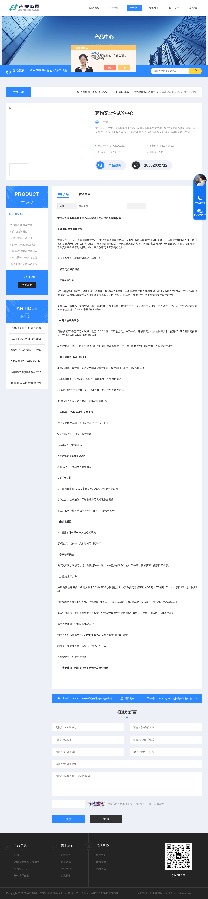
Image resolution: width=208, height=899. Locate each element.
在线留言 (85, 194)
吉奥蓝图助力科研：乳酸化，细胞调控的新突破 (28, 328)
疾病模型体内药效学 (145, 92)
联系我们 (194, 7)
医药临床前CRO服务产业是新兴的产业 (28, 383)
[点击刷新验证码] (96, 804)
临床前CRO (122, 92)
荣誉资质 (66, 862)
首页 (94, 92)
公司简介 (66, 855)
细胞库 (17, 855)
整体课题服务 (21, 875)
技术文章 (174, 7)
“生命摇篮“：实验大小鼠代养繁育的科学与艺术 (28, 361)
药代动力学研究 (18, 231)
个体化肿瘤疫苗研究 (21, 238)
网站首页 (94, 7)
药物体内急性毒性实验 (22, 244)
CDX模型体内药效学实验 (24, 257)
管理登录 (170, 893)
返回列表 (129, 698)
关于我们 (114, 7)
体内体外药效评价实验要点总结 (28, 339)
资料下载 (101, 868)
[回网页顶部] (200, 191)
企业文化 (66, 868)
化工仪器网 (156, 893)
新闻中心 (154, 7)
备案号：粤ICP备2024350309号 (99, 893)
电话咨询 (200, 202)
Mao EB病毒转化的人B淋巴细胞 (48, 70)
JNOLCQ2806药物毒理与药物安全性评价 (95, 698)
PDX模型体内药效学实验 (23, 251)
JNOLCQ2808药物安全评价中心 (174, 698)
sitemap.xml (185, 893)
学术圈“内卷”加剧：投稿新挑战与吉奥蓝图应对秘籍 (28, 350)
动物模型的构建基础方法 (26, 372)
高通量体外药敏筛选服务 (23, 264)
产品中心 (134, 7)
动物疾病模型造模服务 (27, 862)
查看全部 (27, 285)
